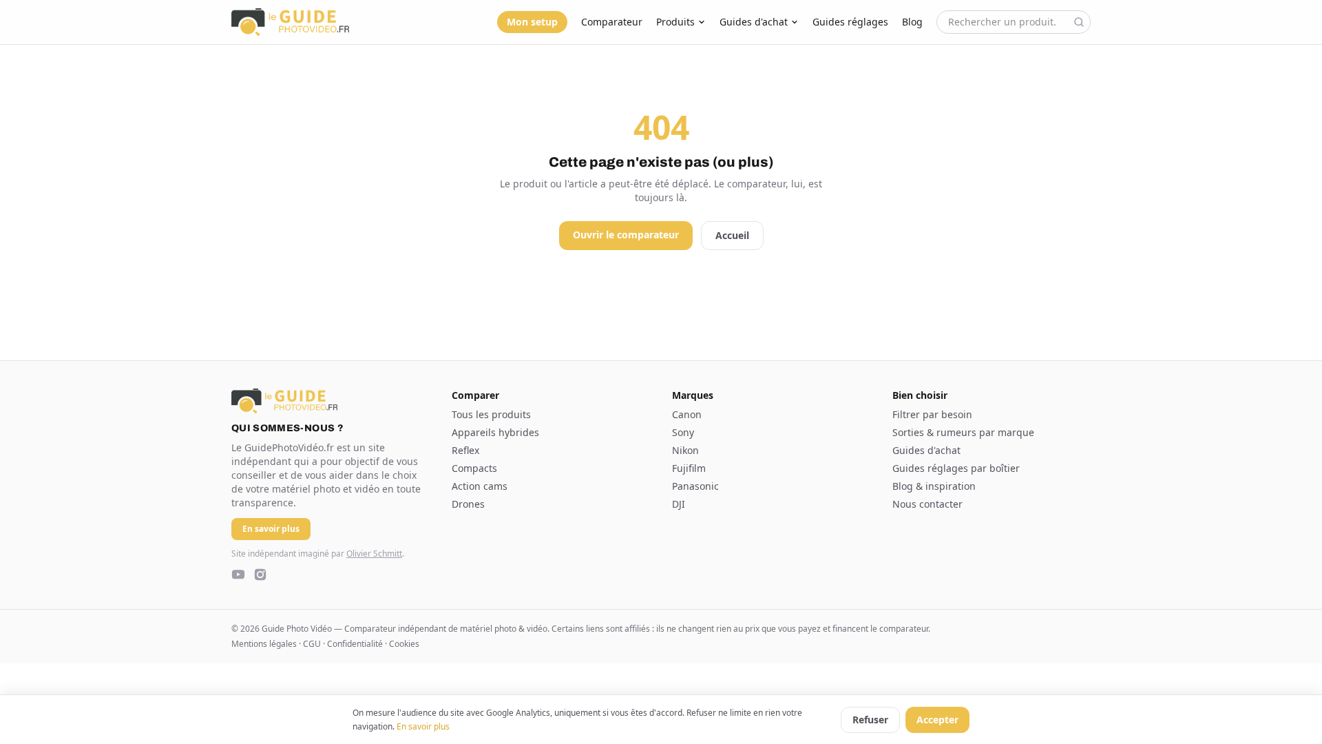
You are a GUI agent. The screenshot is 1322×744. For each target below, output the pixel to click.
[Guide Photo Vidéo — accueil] (290, 22)
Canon (687, 414)
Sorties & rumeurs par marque (963, 432)
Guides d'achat (754, 21)
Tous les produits (491, 414)
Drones (468, 503)
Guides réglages (850, 21)
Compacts (474, 468)
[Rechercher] (1079, 22)
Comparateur (611, 21)
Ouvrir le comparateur (626, 234)
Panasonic (695, 486)
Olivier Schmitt (374, 553)
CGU (312, 644)
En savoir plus (423, 726)
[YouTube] (238, 574)
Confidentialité (355, 644)
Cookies (404, 644)
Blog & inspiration (934, 486)
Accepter (937, 719)
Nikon (685, 450)
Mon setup (532, 21)
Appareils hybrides (495, 432)
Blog (912, 21)
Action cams (479, 486)
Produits (675, 21)
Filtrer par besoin (932, 414)
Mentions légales (264, 644)
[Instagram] (260, 574)
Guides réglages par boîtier (956, 468)
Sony (683, 432)
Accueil (732, 235)
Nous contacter (927, 503)
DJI (678, 503)
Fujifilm (689, 468)
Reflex (465, 450)
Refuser (870, 719)
